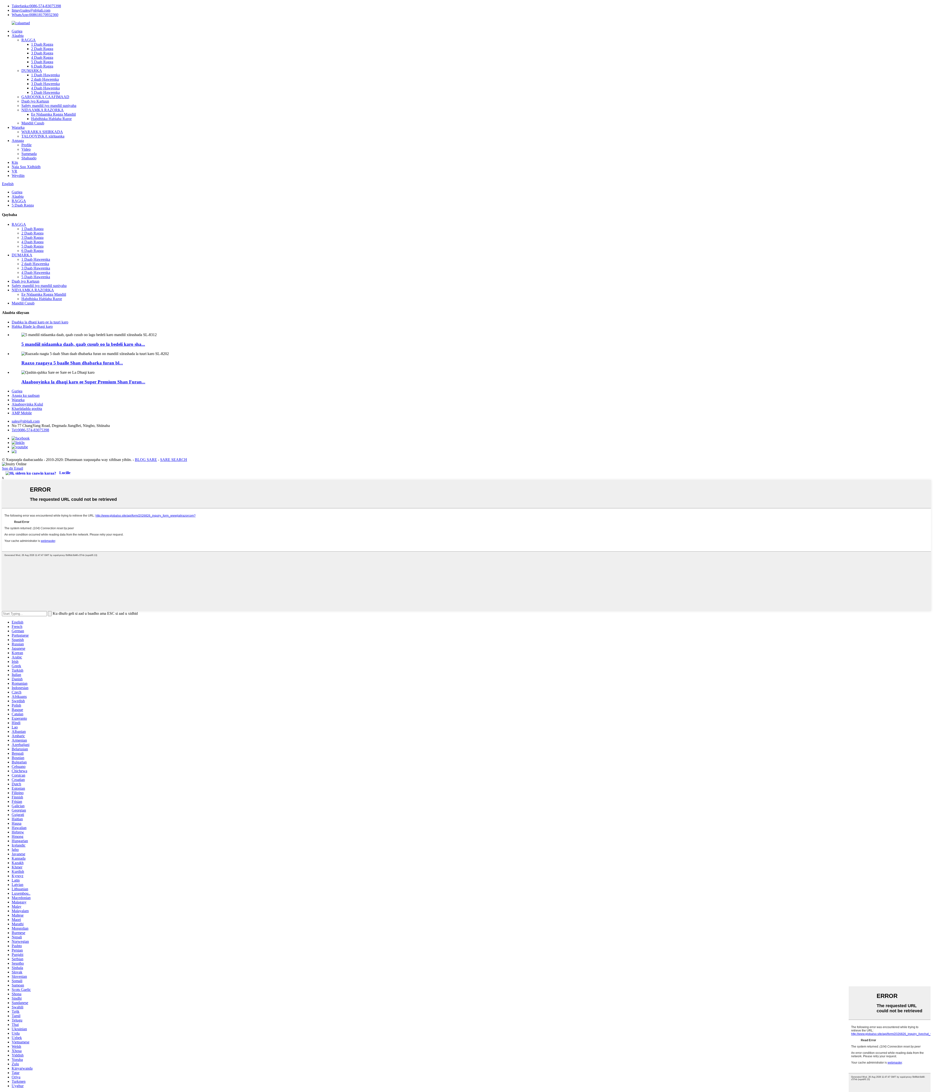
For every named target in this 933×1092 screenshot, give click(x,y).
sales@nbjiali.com (26, 421)
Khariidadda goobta (27, 409)
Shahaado (28, 158)
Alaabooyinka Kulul (27, 404)
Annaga (18, 141)
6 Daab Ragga (42, 66)
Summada (29, 154)
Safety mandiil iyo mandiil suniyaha (48, 106)
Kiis (15, 162)
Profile (26, 145)
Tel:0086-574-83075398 (30, 430)
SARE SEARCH (173, 460)
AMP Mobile (22, 413)
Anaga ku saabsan (26, 395)
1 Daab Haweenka (45, 75)
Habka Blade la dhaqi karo (32, 326)
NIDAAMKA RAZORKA (42, 110)
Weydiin (18, 175)
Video (26, 149)
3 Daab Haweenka (45, 84)
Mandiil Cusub (32, 123)
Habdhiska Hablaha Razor (51, 119)
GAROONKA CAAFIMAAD (45, 97)
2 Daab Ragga (42, 49)
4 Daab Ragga (42, 57)
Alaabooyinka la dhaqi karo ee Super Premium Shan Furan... (83, 381)
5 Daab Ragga (42, 62)
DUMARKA (31, 71)
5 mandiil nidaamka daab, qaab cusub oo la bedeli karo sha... (83, 344)
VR (14, 171)
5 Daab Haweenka (45, 92)
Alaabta (18, 36)
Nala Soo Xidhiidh (26, 167)
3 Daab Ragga (42, 53)
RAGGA (28, 40)
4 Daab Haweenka (45, 88)
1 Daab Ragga (42, 44)
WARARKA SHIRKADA (42, 132)
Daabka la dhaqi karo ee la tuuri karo (40, 322)
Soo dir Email (12, 468)
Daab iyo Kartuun (35, 101)
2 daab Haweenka (45, 79)
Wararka (18, 127)
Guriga (17, 31)
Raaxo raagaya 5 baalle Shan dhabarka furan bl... (72, 362)
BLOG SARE (146, 460)
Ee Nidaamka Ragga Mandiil (53, 114)
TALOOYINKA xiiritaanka (42, 136)
